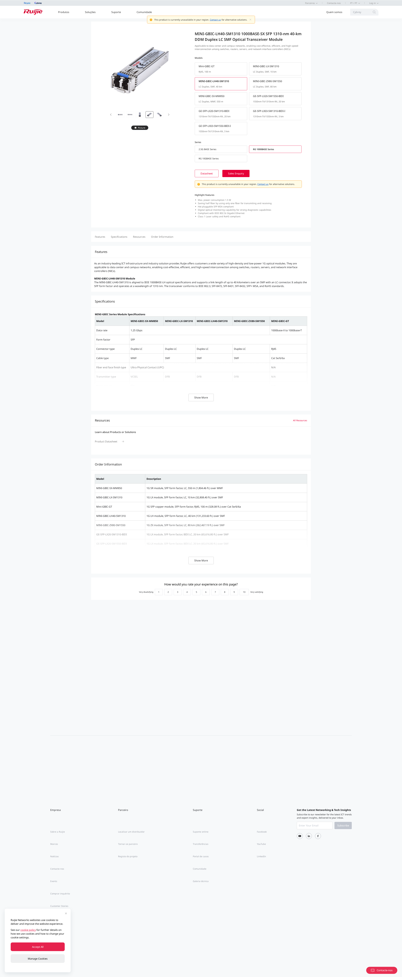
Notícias (54, 856)
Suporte (116, 12)
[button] (111, 114)
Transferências (200, 843)
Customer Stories (59, 905)
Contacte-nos (334, 3)
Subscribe (343, 825)
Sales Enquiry (236, 173)
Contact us (215, 19)
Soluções (90, 12)
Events (53, 881)
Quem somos (334, 12)
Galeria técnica (201, 881)
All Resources (300, 420)
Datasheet (207, 173)
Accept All (37, 947)
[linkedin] (309, 836)
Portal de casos (201, 856)
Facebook (262, 831)
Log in (372, 3)
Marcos (54, 843)
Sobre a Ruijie (57, 831)
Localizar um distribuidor (131, 831)
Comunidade (144, 12)
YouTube (261, 843)
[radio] (158, 592)
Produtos (63, 12)
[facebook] (318, 836)
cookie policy (28, 930)
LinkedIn (261, 856)
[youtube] (300, 836)
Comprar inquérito (60, 893)
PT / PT (353, 3)
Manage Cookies (38, 958)
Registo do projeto (127, 856)
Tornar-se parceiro (128, 843)
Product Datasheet (106, 441)
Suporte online (200, 831)
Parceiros (310, 3)
